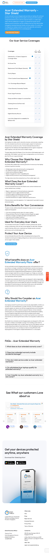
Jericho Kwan (26, 426)
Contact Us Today (11, 244)
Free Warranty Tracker (18, 2)
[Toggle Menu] (45, 2)
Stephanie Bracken (13, 426)
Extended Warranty (29, 521)
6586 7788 (26, 542)
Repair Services (28, 518)
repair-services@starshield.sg (31, 545)
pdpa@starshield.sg (9, 537)
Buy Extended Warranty (31, 2)
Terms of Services (28, 526)
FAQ (25, 513)
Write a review (20, 408)
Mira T (39, 426)
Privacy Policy (27, 523)
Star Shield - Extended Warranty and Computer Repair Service (26, 404)
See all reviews (13, 408)
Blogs (25, 516)
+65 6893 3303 (8, 538)
